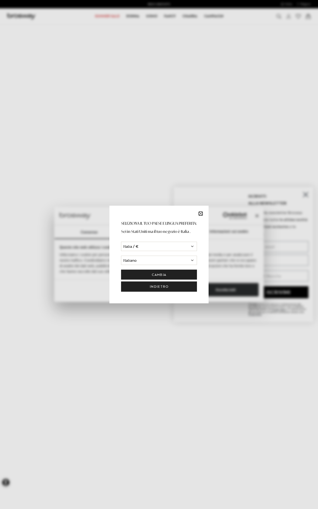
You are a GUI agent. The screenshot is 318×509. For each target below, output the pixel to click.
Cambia (159, 274)
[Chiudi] (201, 213)
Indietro (159, 286)
